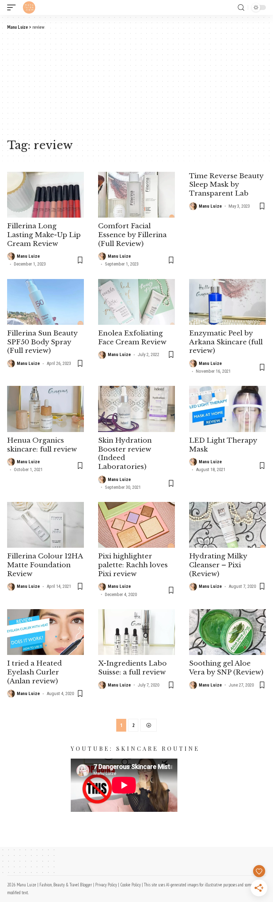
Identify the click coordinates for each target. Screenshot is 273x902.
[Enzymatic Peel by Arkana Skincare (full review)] (227, 302)
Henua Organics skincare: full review (42, 444)
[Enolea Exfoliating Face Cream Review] (136, 302)
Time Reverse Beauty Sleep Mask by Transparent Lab (226, 184)
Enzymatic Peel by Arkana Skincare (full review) (226, 342)
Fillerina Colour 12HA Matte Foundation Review (45, 565)
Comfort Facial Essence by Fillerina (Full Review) (132, 234)
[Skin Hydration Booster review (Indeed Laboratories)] (136, 409)
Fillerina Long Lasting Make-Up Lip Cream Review (44, 234)
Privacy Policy (106, 885)
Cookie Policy (130, 885)
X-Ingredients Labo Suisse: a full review (132, 667)
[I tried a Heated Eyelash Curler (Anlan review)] (45, 632)
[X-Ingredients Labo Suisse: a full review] (136, 632)
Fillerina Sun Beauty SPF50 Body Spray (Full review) (42, 342)
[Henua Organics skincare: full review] (45, 409)
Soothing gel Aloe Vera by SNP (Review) (226, 667)
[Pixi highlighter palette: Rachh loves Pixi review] (136, 525)
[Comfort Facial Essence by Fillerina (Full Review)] (136, 195)
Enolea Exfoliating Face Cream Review (132, 337)
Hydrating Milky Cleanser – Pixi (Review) (218, 565)
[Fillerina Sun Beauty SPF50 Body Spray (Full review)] (45, 302)
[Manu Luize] (29, 7)
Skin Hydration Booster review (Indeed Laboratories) (125, 453)
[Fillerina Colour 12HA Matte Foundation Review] (45, 525)
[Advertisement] (136, 83)
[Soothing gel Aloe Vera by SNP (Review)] (227, 632)
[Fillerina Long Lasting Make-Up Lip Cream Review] (45, 195)
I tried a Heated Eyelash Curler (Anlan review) (34, 672)
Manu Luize (28, 256)
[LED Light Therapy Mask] (227, 409)
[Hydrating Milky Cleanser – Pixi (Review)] (227, 525)
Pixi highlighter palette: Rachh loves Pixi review (133, 565)
